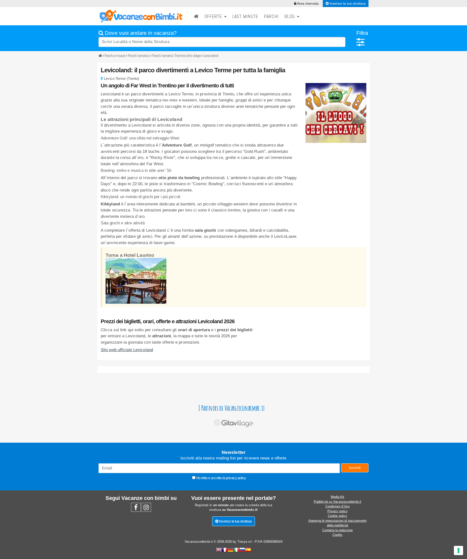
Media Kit (337, 497)
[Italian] (236, 550)
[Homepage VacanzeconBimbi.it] (141, 16)
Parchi (271, 16)
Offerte (214, 16)
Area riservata (307, 3)
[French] (225, 550)
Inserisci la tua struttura (347, 3)
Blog (290, 16)
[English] (219, 550)
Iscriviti (355, 468)
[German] (231, 550)
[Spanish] (248, 550)
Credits (337, 535)
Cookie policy (337, 516)
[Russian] (242, 550)
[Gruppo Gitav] (233, 422)
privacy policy (236, 478)
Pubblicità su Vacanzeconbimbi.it (337, 502)
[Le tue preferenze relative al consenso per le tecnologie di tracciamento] (458, 550)
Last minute (245, 16)
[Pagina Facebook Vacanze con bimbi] (136, 508)
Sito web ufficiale (127, 350)
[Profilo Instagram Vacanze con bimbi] (146, 508)
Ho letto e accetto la (220, 478)
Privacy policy (337, 511)
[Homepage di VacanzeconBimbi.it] (196, 16)
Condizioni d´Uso (337, 506)
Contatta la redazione (337, 530)
